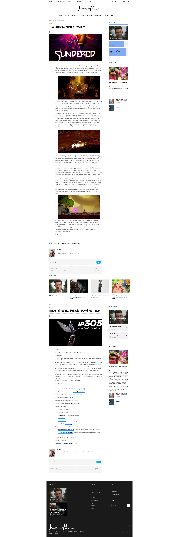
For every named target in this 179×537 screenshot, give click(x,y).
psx (60, 243)
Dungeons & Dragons (71, 1)
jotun (58, 243)
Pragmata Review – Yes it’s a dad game (116, 43)
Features (84, 1)
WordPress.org (115, 497)
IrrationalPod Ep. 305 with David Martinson (58, 270)
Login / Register (124, 1)
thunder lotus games (75, 243)
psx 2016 (64, 243)
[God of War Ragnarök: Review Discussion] (111, 108)
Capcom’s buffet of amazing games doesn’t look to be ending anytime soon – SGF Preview (78, 297)
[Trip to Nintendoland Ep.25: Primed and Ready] (118, 73)
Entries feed (114, 491)
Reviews (55, 1)
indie (55, 243)
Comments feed (115, 494)
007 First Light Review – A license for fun (57, 295)
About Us (50, 1)
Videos (89, 1)
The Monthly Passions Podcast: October (58, 469)
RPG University (94, 500)
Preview (50, 23)
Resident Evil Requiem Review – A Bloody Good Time (115, 51)
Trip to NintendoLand (96, 503)
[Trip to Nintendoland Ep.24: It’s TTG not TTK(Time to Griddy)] (111, 101)
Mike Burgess (113, 86)
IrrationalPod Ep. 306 (97, 270)
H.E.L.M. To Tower (61, 1)
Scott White (114, 38)
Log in (113, 489)
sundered (68, 243)
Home (50, 20)
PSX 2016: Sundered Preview (95, 469)
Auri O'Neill (53, 31)
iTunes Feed (58, 352)
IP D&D (93, 497)
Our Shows (78, 1)
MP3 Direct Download (75, 352)
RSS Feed (66, 352)
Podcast (50, 307)
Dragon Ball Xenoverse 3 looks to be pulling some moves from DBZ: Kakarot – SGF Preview (120, 297)
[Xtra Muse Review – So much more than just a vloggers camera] (100, 286)
